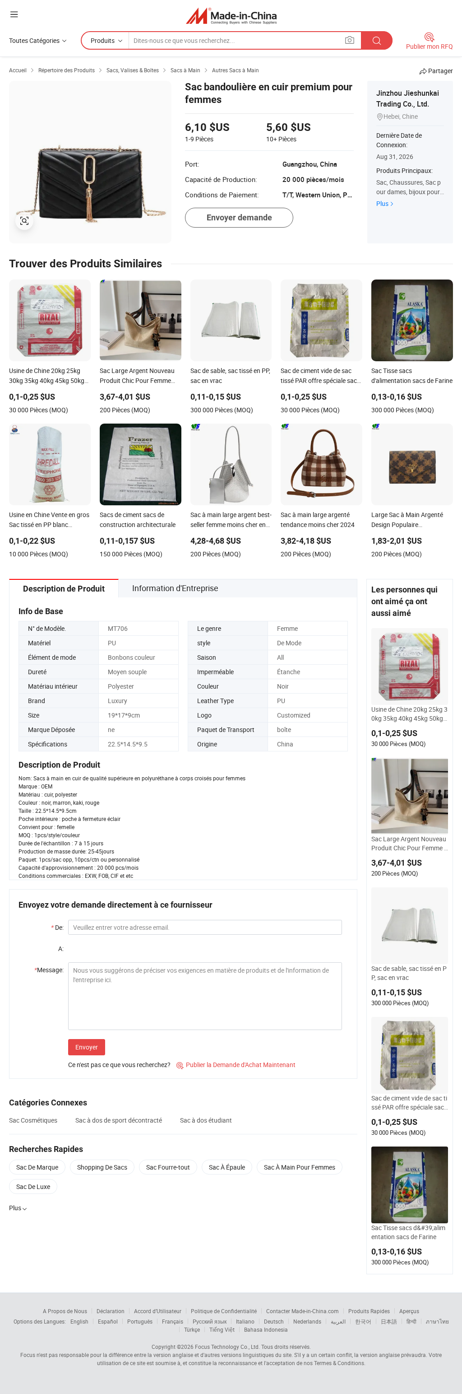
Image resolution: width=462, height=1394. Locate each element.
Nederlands (307, 1321)
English (79, 1321)
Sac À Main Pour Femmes (299, 1167)
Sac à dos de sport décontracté (118, 1120)
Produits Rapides (369, 1311)
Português (139, 1321)
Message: (49, 969)
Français (172, 1321)
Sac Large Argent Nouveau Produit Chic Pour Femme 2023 (409, 844)
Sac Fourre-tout (168, 1167)
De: (57, 927)
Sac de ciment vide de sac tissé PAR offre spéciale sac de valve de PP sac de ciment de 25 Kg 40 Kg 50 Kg (409, 1103)
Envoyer (86, 1047)
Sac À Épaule (227, 1167)
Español (108, 1321)
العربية (338, 1321)
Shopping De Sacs (102, 1167)
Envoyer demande (239, 217)
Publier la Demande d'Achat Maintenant (236, 1064)
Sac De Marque (37, 1167)
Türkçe (192, 1329)
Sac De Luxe (33, 1186)
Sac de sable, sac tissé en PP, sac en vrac (409, 973)
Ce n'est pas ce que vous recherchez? (119, 1064)
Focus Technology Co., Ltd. (227, 1346)
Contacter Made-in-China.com (302, 1311)
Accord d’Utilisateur (157, 1311)
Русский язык (209, 1321)
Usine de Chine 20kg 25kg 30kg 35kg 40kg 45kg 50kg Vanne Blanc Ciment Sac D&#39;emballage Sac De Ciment (409, 714)
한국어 (363, 1321)
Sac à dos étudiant (206, 1120)
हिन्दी (411, 1321)
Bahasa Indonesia (266, 1329)
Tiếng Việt (222, 1329)
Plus (382, 203)
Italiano (245, 1321)
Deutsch (274, 1321)
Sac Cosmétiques (33, 1120)
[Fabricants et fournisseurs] (231, 15)
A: (61, 948)
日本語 (389, 1321)
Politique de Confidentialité (224, 1311)
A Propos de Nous (65, 1311)
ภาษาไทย (437, 1321)
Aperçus (409, 1311)
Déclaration (111, 1311)
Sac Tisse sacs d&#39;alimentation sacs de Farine (408, 1232)
